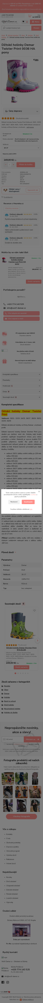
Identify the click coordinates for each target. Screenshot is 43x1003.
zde (31, 509)
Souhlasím (28, 502)
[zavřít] (39, 491)
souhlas (33, 495)
